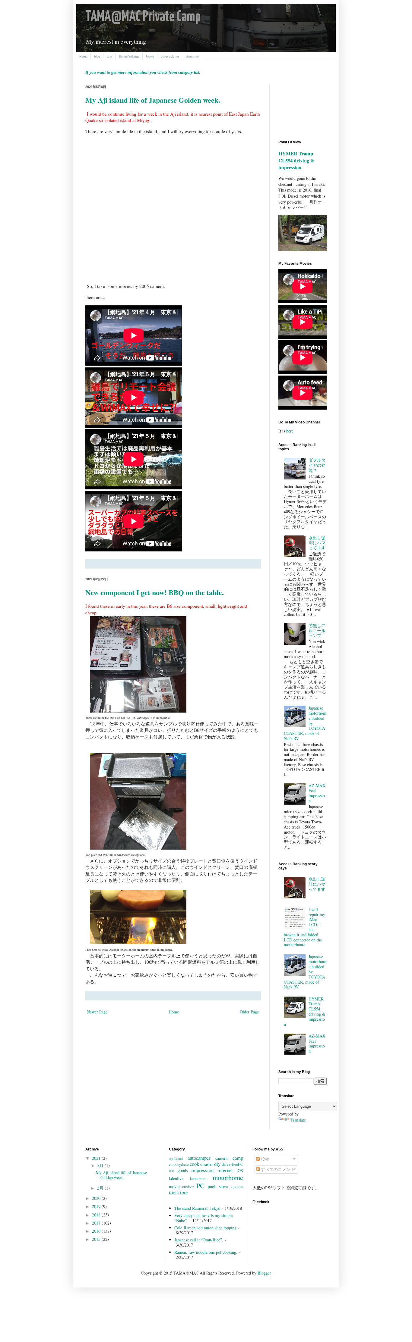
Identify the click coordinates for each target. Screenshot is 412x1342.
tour (109, 56)
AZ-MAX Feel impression (317, 793)
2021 (97, 1158)
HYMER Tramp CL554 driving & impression (296, 160)
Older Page (249, 1012)
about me (192, 56)
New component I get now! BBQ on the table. (154, 592)
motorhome (228, 1177)
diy (217, 1163)
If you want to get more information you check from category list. (142, 72)
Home (83, 56)
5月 (101, 1165)
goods (183, 1170)
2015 (97, 1239)
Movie (150, 56)
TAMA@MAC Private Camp (143, 17)
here (289, 431)
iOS (239, 1170)
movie (174, 1186)
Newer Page (97, 1012)
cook (194, 1163)
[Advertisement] (305, 107)
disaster (206, 1164)
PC (200, 1185)
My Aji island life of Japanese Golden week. (152, 100)
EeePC (237, 1164)
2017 (97, 1223)
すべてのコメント (277, 1169)
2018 (97, 1215)
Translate (298, 1120)
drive (226, 1164)
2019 (97, 1206)
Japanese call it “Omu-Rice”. (198, 1240)
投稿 (264, 1159)
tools (174, 1192)
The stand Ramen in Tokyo (197, 1208)
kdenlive (176, 1178)
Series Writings (129, 56)
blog (97, 56)
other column (170, 56)
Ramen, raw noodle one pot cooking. (205, 1252)
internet (225, 1170)
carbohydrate (179, 1164)
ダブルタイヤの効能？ (317, 465)
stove (223, 1186)
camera (221, 1158)
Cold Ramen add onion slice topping (205, 1228)
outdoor (188, 1186)
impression (202, 1170)
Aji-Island (176, 1158)
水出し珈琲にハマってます (317, 543)
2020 (97, 1198)
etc (171, 1170)
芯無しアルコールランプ (317, 630)
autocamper (199, 1157)
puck (212, 1186)
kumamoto (198, 1178)
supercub (236, 1186)
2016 (97, 1231)
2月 (101, 1188)
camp (238, 1157)
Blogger (264, 1273)
